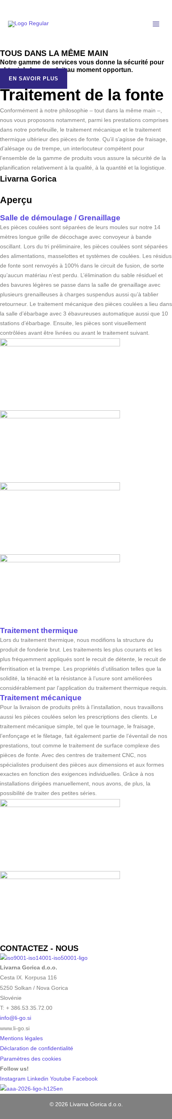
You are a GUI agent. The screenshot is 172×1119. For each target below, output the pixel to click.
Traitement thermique (39, 630)
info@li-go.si (15, 1018)
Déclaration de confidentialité (36, 1048)
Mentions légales (21, 1038)
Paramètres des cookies (30, 1059)
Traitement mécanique (41, 697)
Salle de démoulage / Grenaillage (60, 218)
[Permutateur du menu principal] (156, 24)
